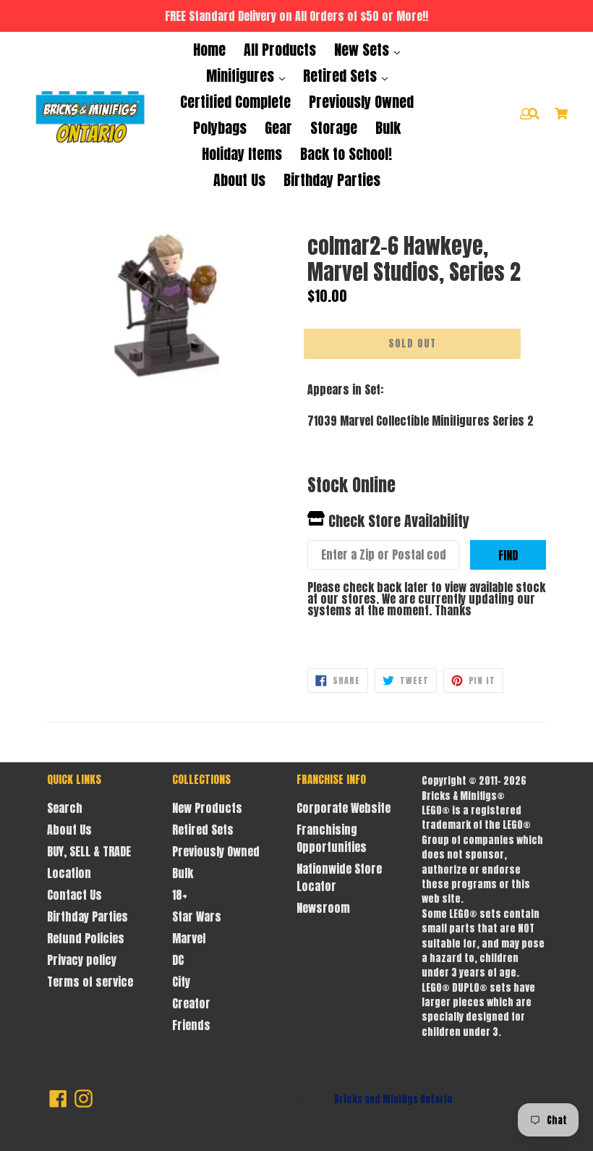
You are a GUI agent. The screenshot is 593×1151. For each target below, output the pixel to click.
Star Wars (196, 916)
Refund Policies (85, 938)
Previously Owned (361, 101)
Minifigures (242, 75)
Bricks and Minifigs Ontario (393, 1099)
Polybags (220, 128)
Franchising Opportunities (331, 838)
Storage (333, 128)
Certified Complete (235, 101)
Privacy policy (81, 960)
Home (209, 49)
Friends (191, 1025)
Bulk (388, 128)
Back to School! (346, 154)
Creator (191, 1003)
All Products (280, 49)
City (181, 981)
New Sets (363, 49)
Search (64, 808)
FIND (508, 555)
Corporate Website (343, 808)
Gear (278, 128)
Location (69, 873)
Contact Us (74, 894)
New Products (207, 808)
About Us (239, 180)
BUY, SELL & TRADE (89, 851)
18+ (179, 894)
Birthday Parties (331, 180)
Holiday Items (242, 154)
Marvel (188, 938)
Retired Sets (341, 75)
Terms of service (90, 981)
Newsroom (323, 907)
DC (178, 960)
